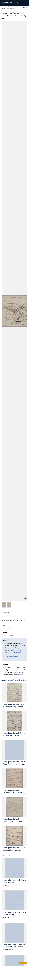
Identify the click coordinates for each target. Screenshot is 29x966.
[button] (14, 311)
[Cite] (21, 620)
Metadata (5, 640)
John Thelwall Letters (10, 7)
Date (4, 625)
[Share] (18, 620)
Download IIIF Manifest (12, 656)
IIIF (6, 643)
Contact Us (5, 664)
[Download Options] (25, 620)
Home (3, 7)
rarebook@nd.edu (18, 674)
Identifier (5, 632)
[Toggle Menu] (24, 8)
